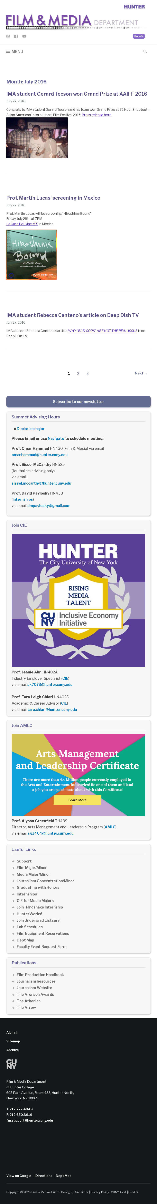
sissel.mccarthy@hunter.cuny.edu (41, 483)
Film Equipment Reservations (43, 933)
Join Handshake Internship (40, 907)
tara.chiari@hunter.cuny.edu (52, 709)
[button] (14, 51)
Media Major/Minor (33, 874)
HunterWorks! (29, 914)
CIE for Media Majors (35, 901)
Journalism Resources (36, 981)
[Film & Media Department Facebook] (16, 37)
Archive (12, 1050)
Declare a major (31, 429)
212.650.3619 (20, 1115)
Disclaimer (81, 1192)
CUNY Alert (118, 1192)
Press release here (96, 115)
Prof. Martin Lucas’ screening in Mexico (53, 198)
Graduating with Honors (38, 887)
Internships (23, 499)
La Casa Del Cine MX (22, 224)
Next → (141, 373)
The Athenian (28, 1001)
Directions (43, 1176)
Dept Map (25, 940)
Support (24, 861)
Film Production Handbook (40, 975)
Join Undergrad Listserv (38, 920)
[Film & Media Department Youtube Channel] (24, 37)
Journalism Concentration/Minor (45, 881)
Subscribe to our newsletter (78, 402)
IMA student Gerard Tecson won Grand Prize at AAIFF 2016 (76, 94)
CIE (65, 678)
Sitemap (13, 1041)
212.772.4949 (21, 1109)
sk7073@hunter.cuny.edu (50, 684)
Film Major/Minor (32, 868)
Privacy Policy (99, 1192)
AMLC (110, 827)
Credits (133, 1192)
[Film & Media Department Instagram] (8, 37)
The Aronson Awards (35, 994)
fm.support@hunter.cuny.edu (29, 1120)
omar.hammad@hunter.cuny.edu (40, 455)
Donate (139, 36)
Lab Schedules (30, 927)
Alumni (11, 1032)
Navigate (56, 438)
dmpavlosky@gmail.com (48, 505)
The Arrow (26, 1007)
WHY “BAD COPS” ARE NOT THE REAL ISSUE (102, 331)
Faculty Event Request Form (41, 947)
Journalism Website (34, 988)
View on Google (18, 1176)
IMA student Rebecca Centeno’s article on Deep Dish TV (72, 315)
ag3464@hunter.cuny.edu (50, 833)
